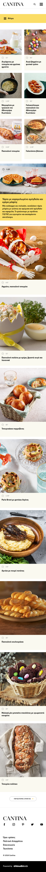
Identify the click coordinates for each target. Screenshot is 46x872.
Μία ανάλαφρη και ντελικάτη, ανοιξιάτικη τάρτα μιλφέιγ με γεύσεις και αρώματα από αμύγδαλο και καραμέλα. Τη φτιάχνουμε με (22, 209)
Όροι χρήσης (9, 837)
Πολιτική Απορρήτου (13, 841)
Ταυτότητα (8, 848)
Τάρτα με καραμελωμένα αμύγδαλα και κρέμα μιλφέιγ (22, 201)
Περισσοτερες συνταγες (22, 799)
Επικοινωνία (9, 844)
